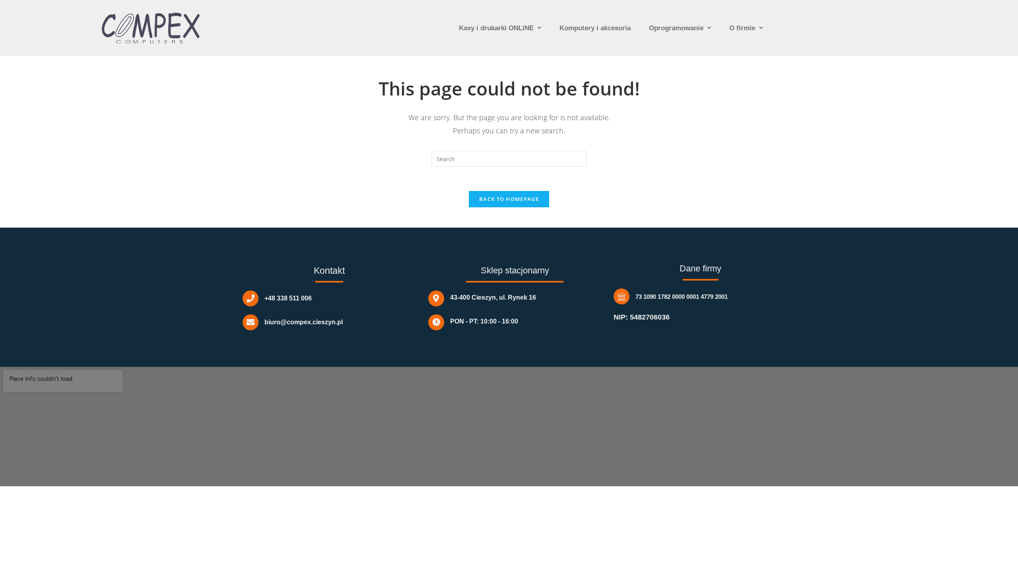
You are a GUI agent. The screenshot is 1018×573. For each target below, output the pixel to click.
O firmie (742, 28)
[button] (500, 28)
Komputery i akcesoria (595, 28)
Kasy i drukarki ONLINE (496, 28)
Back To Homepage (509, 199)
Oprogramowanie (676, 28)
